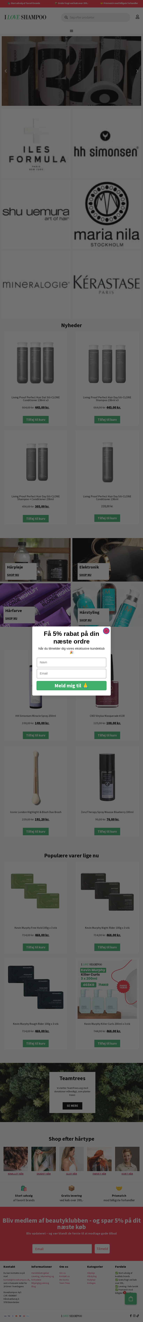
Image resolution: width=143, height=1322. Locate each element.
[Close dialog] (106, 631)
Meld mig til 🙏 (72, 685)
